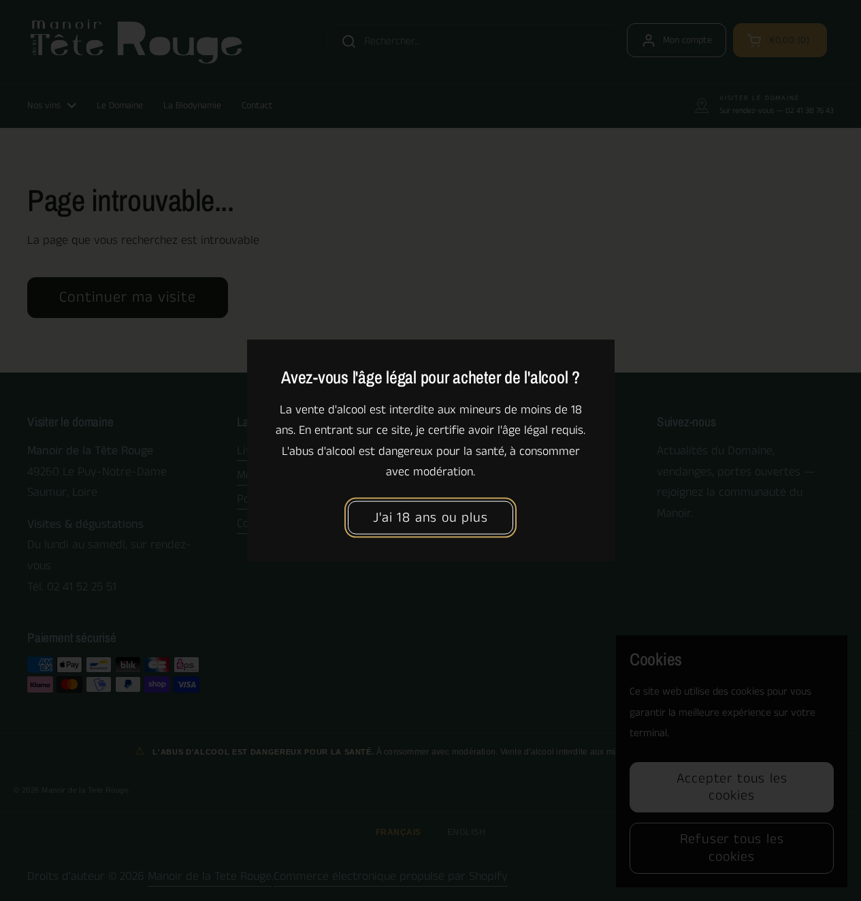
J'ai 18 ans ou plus (430, 518)
